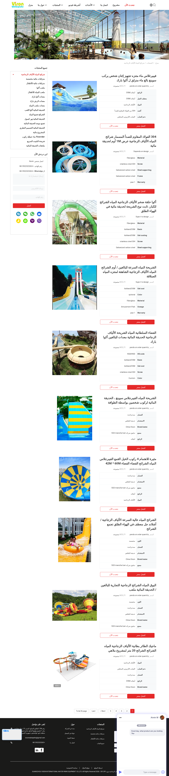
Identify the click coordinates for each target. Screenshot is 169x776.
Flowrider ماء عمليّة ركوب (33, 137)
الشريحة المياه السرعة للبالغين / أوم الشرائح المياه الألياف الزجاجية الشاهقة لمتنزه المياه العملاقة (128, 272)
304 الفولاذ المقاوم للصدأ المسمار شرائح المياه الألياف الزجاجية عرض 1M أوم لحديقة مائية (129, 141)
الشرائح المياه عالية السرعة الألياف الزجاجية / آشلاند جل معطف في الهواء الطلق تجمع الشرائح (128, 524)
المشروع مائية (39, 132)
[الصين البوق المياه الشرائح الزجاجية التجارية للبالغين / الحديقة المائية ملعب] (74, 605)
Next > (102, 711)
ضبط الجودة (71, 738)
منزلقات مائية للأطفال (35, 83)
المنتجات (149, 63)
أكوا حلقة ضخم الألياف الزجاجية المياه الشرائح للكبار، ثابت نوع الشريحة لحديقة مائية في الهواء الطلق (128, 206)
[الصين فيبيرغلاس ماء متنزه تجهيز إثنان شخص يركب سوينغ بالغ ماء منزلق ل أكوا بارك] (74, 96)
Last (93, 711)
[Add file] (163, 772)
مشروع (116, 5)
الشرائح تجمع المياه (37, 114)
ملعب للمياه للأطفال (36, 92)
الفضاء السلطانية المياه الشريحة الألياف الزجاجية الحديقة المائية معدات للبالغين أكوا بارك (129, 337)
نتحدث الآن (113, 126)
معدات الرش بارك (37, 101)
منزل (157, 63)
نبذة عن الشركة (70, 728)
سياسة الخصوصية (71, 768)
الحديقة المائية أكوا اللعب (35, 110)
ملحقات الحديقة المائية (35, 146)
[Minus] (120, 717)
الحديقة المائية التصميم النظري (32, 128)
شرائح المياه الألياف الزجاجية (33, 74)
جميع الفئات (100, 743)
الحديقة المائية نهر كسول (35, 119)
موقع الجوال (85, 768)
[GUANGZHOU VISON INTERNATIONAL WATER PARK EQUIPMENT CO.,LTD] (18, 5)
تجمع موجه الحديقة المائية (34, 123)
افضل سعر (140, 126)
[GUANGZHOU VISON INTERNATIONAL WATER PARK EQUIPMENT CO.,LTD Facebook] (41, 750)
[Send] (120, 772)
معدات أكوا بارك (38, 97)
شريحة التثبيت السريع (36, 141)
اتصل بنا (72, 743)
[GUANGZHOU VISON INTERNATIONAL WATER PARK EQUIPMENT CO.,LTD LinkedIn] (37, 750)
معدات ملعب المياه (37, 105)
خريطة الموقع (98, 768)
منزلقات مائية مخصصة (35, 79)
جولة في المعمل (70, 733)
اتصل (29, 205)
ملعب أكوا (41, 88)
